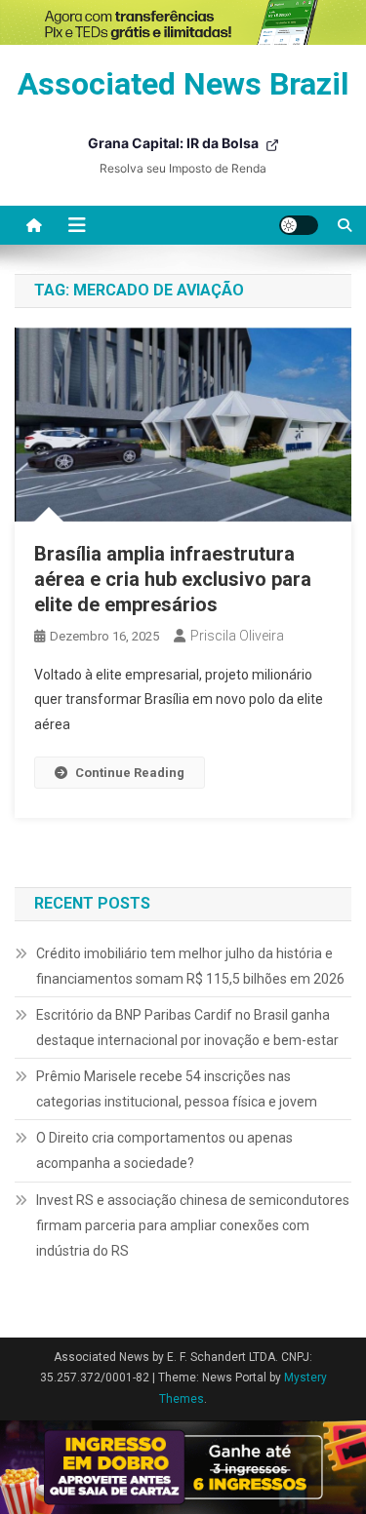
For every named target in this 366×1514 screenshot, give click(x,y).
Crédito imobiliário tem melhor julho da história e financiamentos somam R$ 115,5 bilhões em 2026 (190, 966)
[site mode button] (298, 225)
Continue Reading (129, 772)
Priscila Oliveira (237, 635)
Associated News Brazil (183, 83)
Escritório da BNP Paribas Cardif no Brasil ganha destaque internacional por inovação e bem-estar (187, 1027)
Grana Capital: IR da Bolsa (175, 143)
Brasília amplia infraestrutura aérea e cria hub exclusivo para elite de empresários (172, 579)
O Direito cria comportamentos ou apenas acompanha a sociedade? (164, 1150)
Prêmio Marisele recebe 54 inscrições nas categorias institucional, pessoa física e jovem (176, 1088)
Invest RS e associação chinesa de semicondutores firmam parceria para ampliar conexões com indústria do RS (192, 1225)
